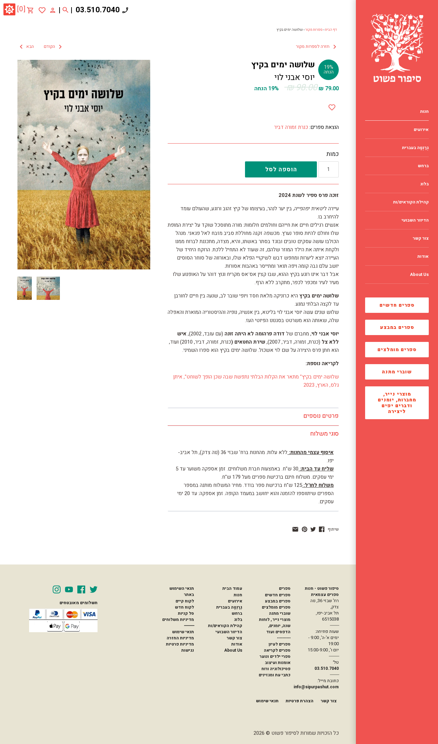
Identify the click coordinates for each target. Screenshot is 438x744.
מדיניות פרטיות (180, 644)
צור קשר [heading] (421, 238)
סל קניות (186, 613)
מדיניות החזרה (180, 638)
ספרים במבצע (397, 327)
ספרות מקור (314, 29)
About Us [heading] (419, 274)
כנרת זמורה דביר (291, 127)
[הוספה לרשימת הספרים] (332, 106)
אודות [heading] (423, 256)
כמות (332, 154)
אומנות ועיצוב (278, 663)
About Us (233, 650)
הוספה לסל (281, 169)
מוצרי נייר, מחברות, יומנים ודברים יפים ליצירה (397, 402)
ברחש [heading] (423, 166)
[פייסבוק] (321, 529)
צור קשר (234, 638)
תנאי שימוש (183, 632)
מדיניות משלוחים (178, 619)
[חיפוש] (65, 10)
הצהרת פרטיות (299, 701)
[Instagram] (57, 589)
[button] (40, 47)
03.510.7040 (98, 9)
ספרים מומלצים (396, 349)
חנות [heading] (424, 111)
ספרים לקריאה (277, 650)
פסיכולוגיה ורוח (276, 669)
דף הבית (331, 29)
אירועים (235, 601)
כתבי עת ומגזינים (275, 675)
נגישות (187, 650)
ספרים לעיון (280, 644)
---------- (284, 638)
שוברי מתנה (397, 371)
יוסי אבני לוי (294, 77)
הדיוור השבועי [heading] (415, 220)
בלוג (238, 619)
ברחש (237, 613)
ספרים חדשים (396, 305)
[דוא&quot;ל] (295, 529)
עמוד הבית (232, 588)
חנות (238, 595)
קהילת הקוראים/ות (225, 626)
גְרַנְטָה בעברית (229, 607)
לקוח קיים (185, 601)
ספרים (285, 588)
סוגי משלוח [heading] (324, 433)
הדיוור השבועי (229, 632)
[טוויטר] (313, 529)
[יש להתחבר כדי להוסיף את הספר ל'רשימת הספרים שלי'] (42, 10)
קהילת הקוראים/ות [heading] (411, 202)
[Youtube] (69, 589)
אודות (236, 644)
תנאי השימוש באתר (181, 591)
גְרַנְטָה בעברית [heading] (415, 148)
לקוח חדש (184, 607)
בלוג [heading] (424, 184)
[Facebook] (81, 589)
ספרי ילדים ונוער (275, 656)
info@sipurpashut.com (316, 687)
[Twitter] (94, 589)
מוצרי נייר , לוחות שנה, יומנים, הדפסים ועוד (275, 625)
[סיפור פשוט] (397, 48)
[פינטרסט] (304, 529)
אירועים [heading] (421, 130)
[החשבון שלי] (52, 10)
